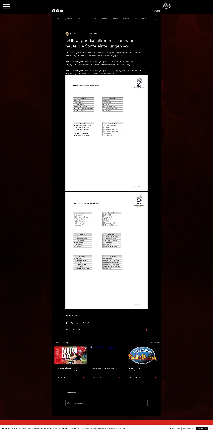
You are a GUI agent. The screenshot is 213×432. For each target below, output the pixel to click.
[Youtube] (61, 10)
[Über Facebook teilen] (66, 323)
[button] (6, 6)
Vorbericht (126, 19)
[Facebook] (53, 10)
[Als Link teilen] (83, 323)
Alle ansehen (154, 342)
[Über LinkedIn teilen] (77, 323)
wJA (86, 19)
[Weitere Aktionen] (146, 33)
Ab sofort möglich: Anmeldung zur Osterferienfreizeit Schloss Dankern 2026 (140, 369)
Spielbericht (68, 19)
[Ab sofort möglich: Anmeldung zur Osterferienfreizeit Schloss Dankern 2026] (142, 355)
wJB (135, 19)
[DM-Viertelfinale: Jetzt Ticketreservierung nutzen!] (70, 355)
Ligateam (104, 19)
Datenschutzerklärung (117, 428)
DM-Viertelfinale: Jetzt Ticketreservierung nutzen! (69, 369)
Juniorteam (114, 19)
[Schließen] (210, 428)
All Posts (57, 19)
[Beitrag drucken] (88, 323)
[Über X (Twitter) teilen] (72, 323)
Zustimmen (202, 428)
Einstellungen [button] (175, 428)
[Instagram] (57, 10)
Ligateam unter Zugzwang (104, 368)
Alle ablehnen (188, 428)
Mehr (142, 19)
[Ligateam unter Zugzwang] (107, 355)
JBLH (78, 19)
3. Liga (94, 19)
